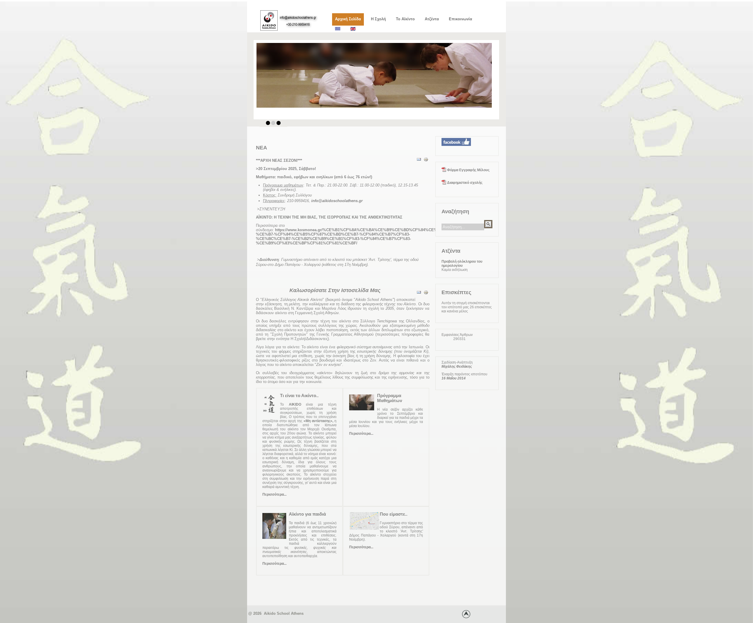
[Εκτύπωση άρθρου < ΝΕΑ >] (426, 163)
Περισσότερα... (274, 494)
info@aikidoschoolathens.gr (337, 201)
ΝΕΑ (261, 148)
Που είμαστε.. (393, 514)
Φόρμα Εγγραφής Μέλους (467, 170)
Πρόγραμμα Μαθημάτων (389, 398)
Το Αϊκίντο (405, 19)
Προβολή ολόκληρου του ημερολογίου (462, 263)
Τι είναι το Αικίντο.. (299, 395)
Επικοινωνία (460, 19)
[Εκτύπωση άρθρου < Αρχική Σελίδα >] (426, 296)
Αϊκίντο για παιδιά (307, 514)
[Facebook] (456, 148)
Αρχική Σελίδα (348, 19)
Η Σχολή (378, 19)
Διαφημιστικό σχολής (464, 183)
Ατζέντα (432, 19)
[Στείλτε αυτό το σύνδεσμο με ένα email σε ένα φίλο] (419, 163)
